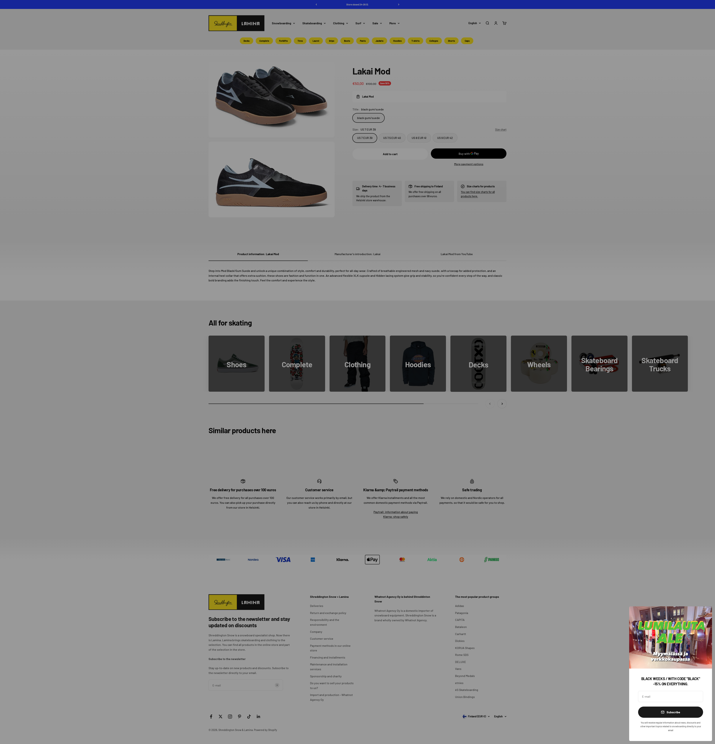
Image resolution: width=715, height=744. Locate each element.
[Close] (704, 614)
